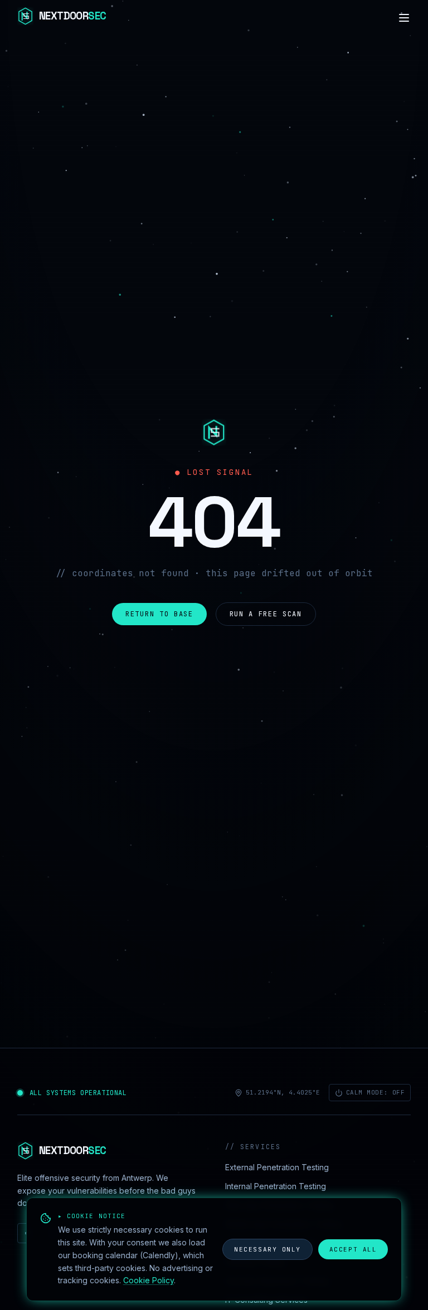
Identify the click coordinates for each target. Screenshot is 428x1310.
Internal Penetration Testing (275, 1186)
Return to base (159, 614)
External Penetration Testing (277, 1167)
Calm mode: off (375, 1092)
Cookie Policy (148, 1280)
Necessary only (267, 1249)
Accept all (353, 1249)
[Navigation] (404, 17)
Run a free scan (266, 614)
